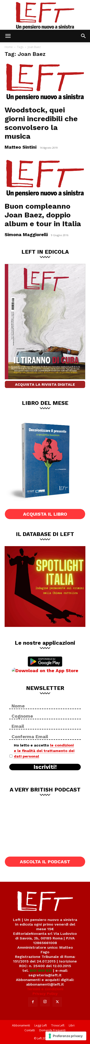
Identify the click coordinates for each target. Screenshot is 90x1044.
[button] (7, 36)
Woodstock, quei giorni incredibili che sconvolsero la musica (41, 123)
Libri (72, 1025)
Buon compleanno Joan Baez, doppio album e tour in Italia (43, 215)
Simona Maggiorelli (26, 234)
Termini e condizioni (45, 989)
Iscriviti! (45, 767)
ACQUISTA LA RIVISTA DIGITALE (45, 384)
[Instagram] (45, 1001)
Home (9, 47)
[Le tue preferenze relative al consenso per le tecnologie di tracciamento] (65, 1036)
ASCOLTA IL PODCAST (45, 861)
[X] (57, 1002)
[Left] (45, 15)
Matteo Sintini (20, 147)
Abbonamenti (21, 1025)
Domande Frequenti (52, 1030)
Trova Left (57, 1025)
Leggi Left (40, 1025)
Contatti (29, 1030)
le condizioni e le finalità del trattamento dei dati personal (44, 750)
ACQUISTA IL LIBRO (45, 514)
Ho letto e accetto (44, 750)
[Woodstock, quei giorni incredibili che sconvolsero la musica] (45, 82)
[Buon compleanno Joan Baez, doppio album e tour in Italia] (45, 178)
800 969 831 (41, 970)
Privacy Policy (45, 993)
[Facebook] (32, 1002)
